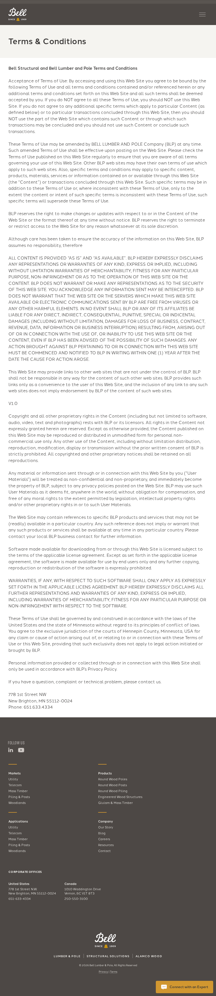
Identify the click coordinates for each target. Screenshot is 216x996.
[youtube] (21, 750)
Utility (13, 779)
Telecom (15, 785)
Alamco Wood (149, 956)
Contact (104, 850)
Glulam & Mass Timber (115, 802)
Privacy (103, 971)
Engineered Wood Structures (120, 796)
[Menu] (203, 14)
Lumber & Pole (67, 956)
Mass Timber (18, 790)
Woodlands (17, 802)
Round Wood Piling (112, 790)
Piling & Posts (19, 796)
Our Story (105, 827)
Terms (113, 971)
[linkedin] (10, 750)
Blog (101, 833)
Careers (104, 839)
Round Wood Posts (112, 785)
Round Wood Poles (112, 779)
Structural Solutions (108, 956)
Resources (106, 844)
